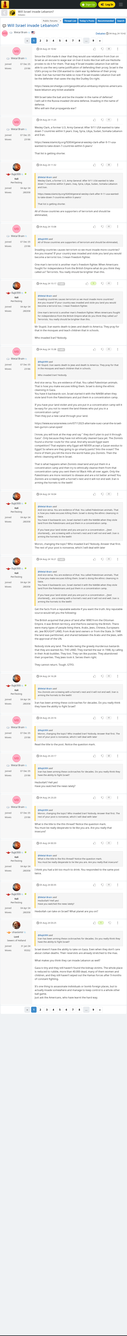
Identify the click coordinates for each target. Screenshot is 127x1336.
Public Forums (50, 20)
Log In (109, 4)
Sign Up (90, 4)
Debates (100, 33)
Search (120, 20)
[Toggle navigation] (120, 4)
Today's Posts (87, 20)
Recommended (106, 20)
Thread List (70, 20)
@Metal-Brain (45, 177)
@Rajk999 (43, 239)
